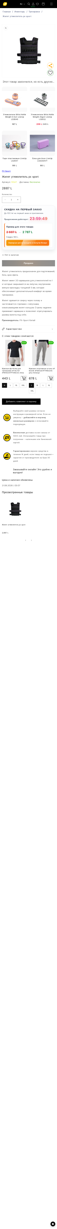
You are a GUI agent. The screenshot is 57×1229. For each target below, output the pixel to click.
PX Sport (6, 171)
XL (16, 385)
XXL (23, 385)
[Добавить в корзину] (24, 378)
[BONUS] (33, 4)
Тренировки (34, 11)
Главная (7, 11)
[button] (51, 4)
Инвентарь (19, 11)
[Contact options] (53, 1224)
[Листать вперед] (31, 540)
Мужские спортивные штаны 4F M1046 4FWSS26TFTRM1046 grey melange (42, 371)
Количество (7, 194)
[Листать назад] (25, 540)
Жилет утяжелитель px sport (17, 16)
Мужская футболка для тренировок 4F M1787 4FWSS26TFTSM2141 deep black (13, 371)
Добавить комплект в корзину (21, 401)
